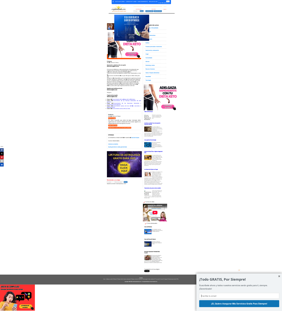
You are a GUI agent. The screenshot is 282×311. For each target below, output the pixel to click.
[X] (2, 154)
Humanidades (149, 57)
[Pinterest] (2, 157)
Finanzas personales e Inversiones (154, 46)
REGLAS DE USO (153, 1)
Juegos (165, 279)
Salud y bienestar (127, 279)
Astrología (145, 279)
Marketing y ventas (150, 65)
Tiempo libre (120, 279)
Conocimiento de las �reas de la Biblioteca (123, 99)
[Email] (2, 161)
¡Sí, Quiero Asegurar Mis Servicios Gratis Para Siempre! (239, 303)
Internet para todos (172, 279)
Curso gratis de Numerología (150, 140)
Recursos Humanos (150, 69)
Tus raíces (157, 279)
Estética (147, 42)
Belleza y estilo (110, 279)
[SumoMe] (2, 165)
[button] (239, 279)
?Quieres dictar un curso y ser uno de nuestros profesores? (119, 127)
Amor (104, 279)
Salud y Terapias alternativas (152, 72)
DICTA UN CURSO (120, 1)
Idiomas (147, 61)
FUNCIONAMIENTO (143, 1)
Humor (161, 279)
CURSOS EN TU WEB (131, 1)
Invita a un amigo (111, 118)
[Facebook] (2, 150)
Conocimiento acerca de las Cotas (121, 108)
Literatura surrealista (113, 144)
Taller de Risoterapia (148, 111)
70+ (178, 279)
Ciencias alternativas (150, 35)
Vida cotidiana (151, 279)
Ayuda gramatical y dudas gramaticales (117, 147)
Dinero (115, 279)
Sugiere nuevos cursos (112, 125)
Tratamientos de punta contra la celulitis (152, 188)
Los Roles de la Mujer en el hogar (151, 169)
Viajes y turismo (135, 279)
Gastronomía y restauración (152, 50)
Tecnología (148, 80)
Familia (140, 279)
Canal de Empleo (135, 137)
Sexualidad (148, 76)
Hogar (147, 54)
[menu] (113, 1)
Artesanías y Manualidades (152, 27)
